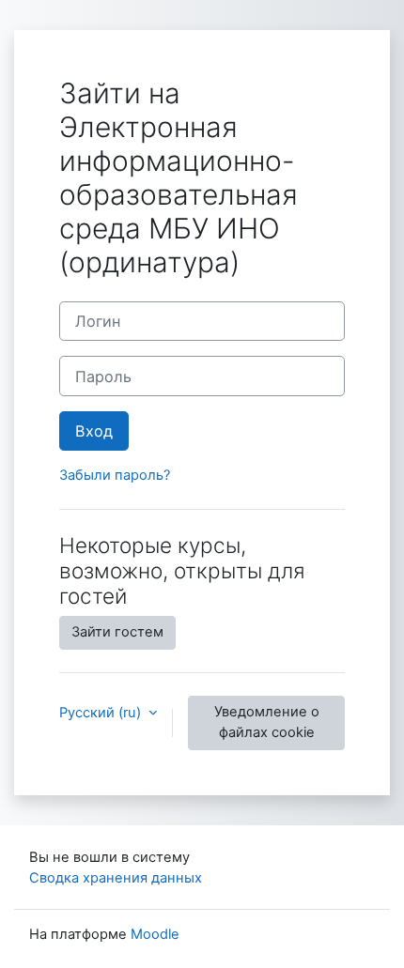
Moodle (155, 934)
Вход (94, 431)
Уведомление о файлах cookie (266, 722)
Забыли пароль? (114, 475)
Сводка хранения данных (115, 877)
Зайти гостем (117, 631)
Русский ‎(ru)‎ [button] (102, 712)
